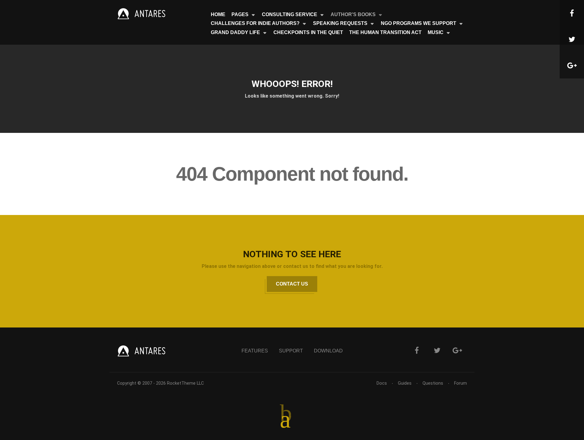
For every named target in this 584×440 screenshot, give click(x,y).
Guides (405, 383)
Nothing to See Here (292, 254)
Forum (460, 383)
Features (255, 350)
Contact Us (292, 283)
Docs (382, 383)
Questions (432, 383)
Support (291, 350)
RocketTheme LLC (185, 383)
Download (328, 350)
